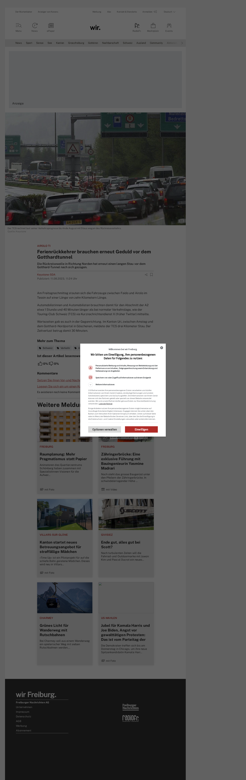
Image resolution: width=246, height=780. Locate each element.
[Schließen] (161, 347)
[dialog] (123, 390)
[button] (123, 384)
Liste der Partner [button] (105, 403)
